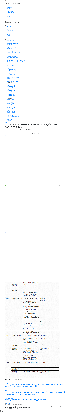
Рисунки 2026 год (11, 112)
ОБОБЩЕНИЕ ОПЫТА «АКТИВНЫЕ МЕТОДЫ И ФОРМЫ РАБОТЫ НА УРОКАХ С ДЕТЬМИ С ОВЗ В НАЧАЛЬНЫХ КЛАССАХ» (34, 385)
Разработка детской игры (12, 70)
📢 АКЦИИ (9, 16)
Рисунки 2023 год (11, 108)
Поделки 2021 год (11, 90)
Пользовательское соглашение (13, 116)
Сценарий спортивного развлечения (15, 75)
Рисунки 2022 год (11, 107)
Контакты (9, 120)
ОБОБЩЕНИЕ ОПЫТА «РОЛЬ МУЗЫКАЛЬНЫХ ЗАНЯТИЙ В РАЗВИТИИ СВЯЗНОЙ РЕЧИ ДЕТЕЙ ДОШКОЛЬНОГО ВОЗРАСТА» (35, 393)
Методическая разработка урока (14, 62)
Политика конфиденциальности (27, 408)
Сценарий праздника (11, 74)
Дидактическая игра (11, 47)
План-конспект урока (11, 69)
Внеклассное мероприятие (12, 43)
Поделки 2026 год (11, 96)
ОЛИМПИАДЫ (10, 9)
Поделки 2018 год (11, 86)
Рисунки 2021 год (10, 106)
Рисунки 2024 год (11, 110)
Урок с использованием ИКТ (13, 77)
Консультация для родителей (13, 55)
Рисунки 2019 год (10, 103)
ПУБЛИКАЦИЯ (10, 11)
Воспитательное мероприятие (13, 45)
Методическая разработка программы (15, 61)
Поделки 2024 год (11, 94)
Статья (8, 72)
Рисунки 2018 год (10, 102)
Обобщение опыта (11, 65)
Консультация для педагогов (13, 53)
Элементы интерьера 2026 (12, 81)
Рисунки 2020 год (11, 104)
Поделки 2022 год (11, 91)
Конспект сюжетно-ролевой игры (14, 52)
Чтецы (8, 78)
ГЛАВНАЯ (9, 6)
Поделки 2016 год (11, 83)
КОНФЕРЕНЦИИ (10, 12)
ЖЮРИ (8, 8)
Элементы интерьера (11, 79)
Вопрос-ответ (10, 119)
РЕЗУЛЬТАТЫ (9, 13)
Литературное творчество (12, 57)
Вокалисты (9, 44)
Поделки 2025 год (11, 95)
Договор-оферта (10, 115)
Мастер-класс (10, 58)
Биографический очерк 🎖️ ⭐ (13, 41)
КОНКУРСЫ (9, 7)
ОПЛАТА (8, 15)
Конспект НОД (10, 51)
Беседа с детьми (10, 40)
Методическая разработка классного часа (16, 60)
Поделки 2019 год (11, 87)
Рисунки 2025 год (11, 111)
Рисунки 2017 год (10, 100)
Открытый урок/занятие (12, 66)
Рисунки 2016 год (10, 99)
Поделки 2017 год (11, 85)
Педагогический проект (12, 68)
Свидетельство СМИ (11, 117)
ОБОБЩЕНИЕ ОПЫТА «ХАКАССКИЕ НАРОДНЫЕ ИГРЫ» (26, 400)
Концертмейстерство (11, 56)
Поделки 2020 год (11, 89)
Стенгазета (9, 73)
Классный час (10, 48)
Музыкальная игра (11, 64)
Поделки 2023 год (11, 93)
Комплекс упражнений (12, 49)
